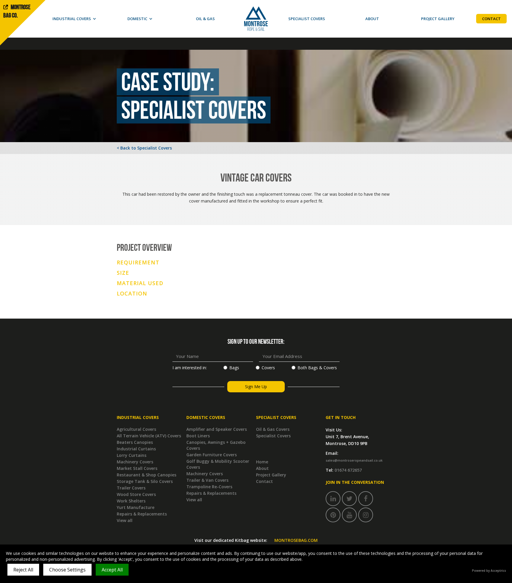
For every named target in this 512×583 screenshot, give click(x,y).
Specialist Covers (273, 436)
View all (124, 520)
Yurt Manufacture (135, 507)
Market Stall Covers (137, 468)
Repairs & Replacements (142, 514)
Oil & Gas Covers (272, 429)
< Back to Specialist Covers (144, 148)
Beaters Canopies (135, 442)
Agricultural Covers (136, 429)
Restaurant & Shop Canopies (146, 475)
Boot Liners (198, 436)
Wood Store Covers (136, 494)
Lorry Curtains (131, 455)
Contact (264, 481)
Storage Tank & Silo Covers (145, 481)
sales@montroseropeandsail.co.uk (354, 460)
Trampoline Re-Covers (209, 486)
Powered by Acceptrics (489, 570)
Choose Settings (67, 569)
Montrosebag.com (296, 540)
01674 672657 (348, 470)
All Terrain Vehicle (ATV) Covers (149, 436)
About (262, 468)
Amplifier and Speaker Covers (216, 429)
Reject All (23, 569)
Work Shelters (131, 501)
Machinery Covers (135, 462)
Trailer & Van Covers (207, 480)
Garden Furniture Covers (211, 454)
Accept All (112, 569)
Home (262, 462)
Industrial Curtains (136, 449)
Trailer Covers (131, 488)
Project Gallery (271, 475)
